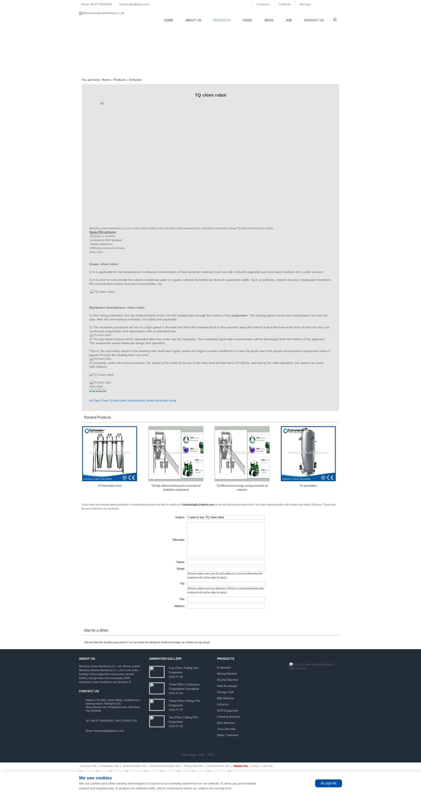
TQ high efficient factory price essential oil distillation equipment (176, 487)
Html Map (189, 755)
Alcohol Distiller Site (134, 766)
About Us (193, 20)
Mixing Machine (227, 673)
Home (168, 20)
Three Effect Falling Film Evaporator (184, 703)
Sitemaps (305, 4)
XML (201, 755)
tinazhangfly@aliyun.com (134, 4)
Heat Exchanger (227, 686)
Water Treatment (227, 735)
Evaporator (224, 667)
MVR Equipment (227, 710)
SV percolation (308, 485)
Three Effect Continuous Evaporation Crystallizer (184, 686)
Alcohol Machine (227, 679)
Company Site (88, 766)
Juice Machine (226, 729)
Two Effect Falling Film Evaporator (183, 719)
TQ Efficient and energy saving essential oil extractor (242, 487)
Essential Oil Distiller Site (165, 766)
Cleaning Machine (228, 716)
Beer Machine (226, 723)
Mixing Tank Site (193, 766)
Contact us (263, 4)
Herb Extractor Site (218, 766)
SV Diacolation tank (109, 485)
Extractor (135, 79)
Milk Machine (225, 698)
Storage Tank (225, 692)
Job (289, 20)
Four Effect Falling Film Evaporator (184, 670)
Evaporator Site (109, 766)
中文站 (256, 766)
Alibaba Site (240, 766)
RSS (210, 755)
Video (247, 20)
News (268, 20)
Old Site (268, 766)
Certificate (284, 4)
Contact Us (314, 20)
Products (221, 20)
